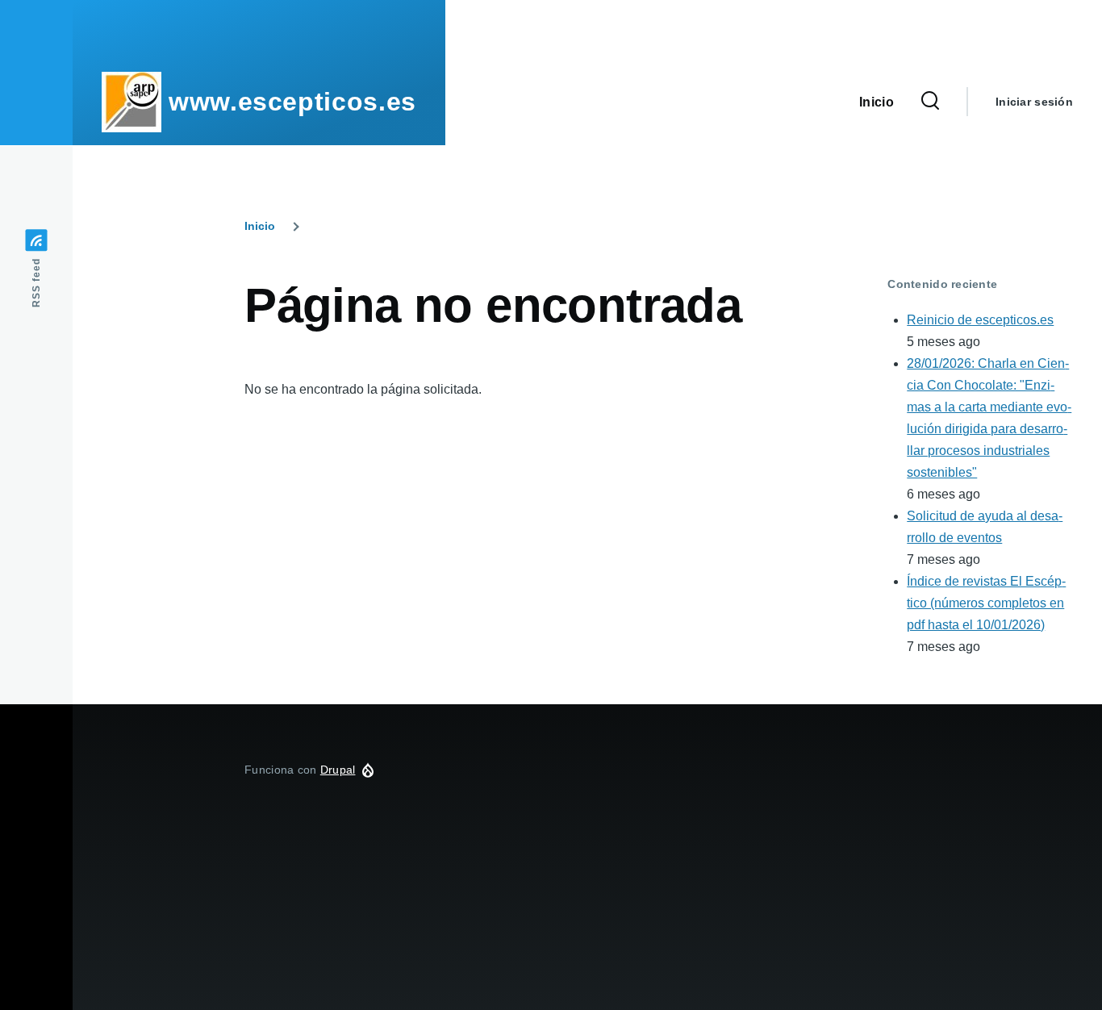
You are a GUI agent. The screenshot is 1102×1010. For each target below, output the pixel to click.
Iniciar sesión (1034, 101)
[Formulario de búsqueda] (930, 101)
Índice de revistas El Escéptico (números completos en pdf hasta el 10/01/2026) (986, 603)
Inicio (259, 225)
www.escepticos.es (292, 101)
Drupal (338, 769)
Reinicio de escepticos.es (980, 320)
